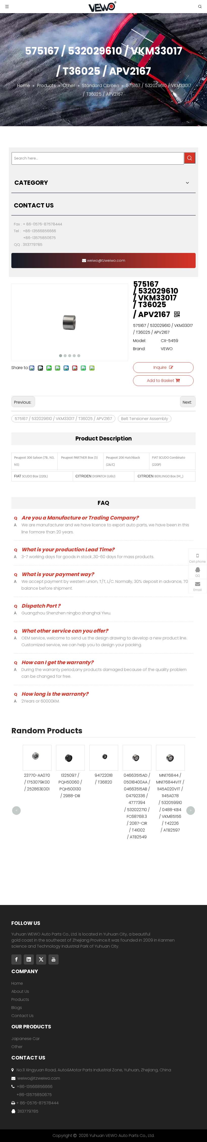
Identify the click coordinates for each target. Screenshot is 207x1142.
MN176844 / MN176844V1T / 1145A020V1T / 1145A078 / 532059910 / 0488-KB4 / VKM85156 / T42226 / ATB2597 (170, 802)
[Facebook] (16, 959)
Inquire (160, 367)
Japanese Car (25, 1039)
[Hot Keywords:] (189, 158)
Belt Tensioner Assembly (144, 419)
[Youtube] (53, 959)
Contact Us (22, 1016)
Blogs (16, 1007)
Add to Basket (160, 380)
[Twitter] (41, 959)
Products (20, 999)
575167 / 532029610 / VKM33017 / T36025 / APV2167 (63, 419)
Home (17, 983)
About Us (20, 991)
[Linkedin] (29, 959)
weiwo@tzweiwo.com (105, 260)
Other (16, 1047)
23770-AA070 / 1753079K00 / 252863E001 (37, 782)
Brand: (139, 349)
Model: (139, 341)
